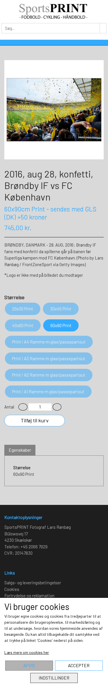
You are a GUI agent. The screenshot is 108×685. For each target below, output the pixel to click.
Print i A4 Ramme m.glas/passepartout (49, 341)
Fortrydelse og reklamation (29, 595)
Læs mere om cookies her (26, 652)
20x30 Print (22, 308)
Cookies (11, 589)
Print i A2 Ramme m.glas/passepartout (48, 374)
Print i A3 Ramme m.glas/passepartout (48, 358)
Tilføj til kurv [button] (35, 420)
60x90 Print (60, 325)
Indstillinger (54, 677)
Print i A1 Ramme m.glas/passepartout (48, 391)
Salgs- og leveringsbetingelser (32, 582)
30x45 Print (60, 308)
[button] (22, 407)
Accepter (79, 665)
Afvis (29, 665)
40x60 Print (22, 325)
